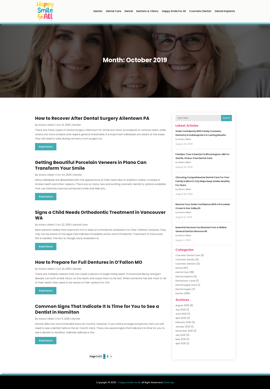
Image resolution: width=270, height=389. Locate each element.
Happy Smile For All (174, 11)
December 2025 (184, 330)
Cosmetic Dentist (200, 11)
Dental (129, 11)
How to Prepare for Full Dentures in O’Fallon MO (88, 262)
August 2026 (182, 305)
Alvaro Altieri (46, 125)
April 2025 (180, 343)
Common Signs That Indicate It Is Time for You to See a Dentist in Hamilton (97, 309)
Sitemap (169, 382)
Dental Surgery (183, 289)
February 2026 (183, 322)
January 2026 (182, 326)
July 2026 (180, 309)
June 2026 (181, 313)
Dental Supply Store (186, 285)
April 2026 (180, 318)
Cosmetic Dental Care (187, 255)
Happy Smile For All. (130, 382)
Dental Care (113, 11)
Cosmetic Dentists (185, 263)
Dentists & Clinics (147, 11)
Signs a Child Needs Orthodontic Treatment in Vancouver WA (100, 215)
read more (45, 146)
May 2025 (180, 339)
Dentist (97, 11)
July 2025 (180, 335)
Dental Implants (225, 11)
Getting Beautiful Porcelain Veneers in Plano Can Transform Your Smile (90, 165)
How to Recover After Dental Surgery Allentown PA (92, 118)
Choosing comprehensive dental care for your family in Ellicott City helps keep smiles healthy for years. (202, 181)
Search (226, 117)
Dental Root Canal (185, 280)
